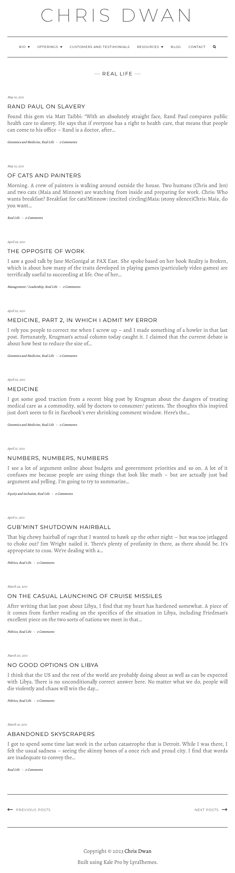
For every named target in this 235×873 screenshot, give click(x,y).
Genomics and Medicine (23, 142)
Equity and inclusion (21, 493)
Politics (12, 562)
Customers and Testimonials (100, 47)
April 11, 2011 (15, 517)
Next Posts (207, 810)
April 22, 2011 (16, 311)
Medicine (23, 389)
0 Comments (68, 142)
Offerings (48, 47)
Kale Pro (112, 862)
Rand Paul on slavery (46, 106)
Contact (197, 47)
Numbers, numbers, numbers (58, 458)
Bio (23, 47)
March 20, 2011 (17, 655)
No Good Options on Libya (53, 665)
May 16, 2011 (15, 97)
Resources (148, 47)
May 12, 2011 (15, 166)
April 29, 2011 (16, 242)
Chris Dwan (117, 15)
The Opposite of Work (46, 251)
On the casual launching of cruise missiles (84, 596)
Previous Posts (33, 810)
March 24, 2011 (17, 586)
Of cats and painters (44, 175)
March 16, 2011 (17, 724)
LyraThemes (143, 862)
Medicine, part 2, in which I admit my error (82, 320)
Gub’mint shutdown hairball (59, 527)
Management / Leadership (25, 286)
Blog (176, 47)
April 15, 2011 (16, 448)
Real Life (48, 142)
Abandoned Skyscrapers (51, 734)
